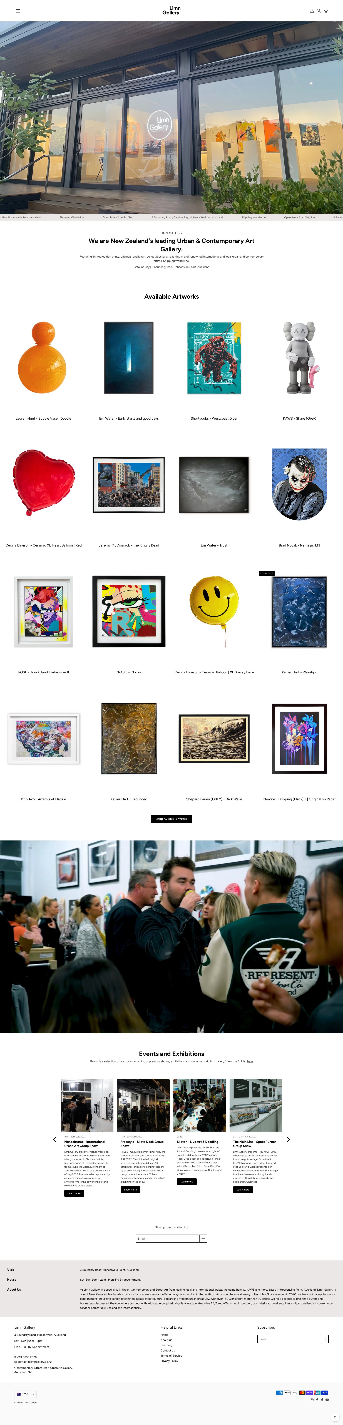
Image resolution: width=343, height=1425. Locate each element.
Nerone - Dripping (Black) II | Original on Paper (299, 799)
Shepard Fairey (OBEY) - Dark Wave (214, 799)
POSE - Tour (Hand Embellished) (43, 672)
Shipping (166, 1345)
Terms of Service (171, 1355)
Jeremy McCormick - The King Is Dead (129, 545)
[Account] (312, 11)
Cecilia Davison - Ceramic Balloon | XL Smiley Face (214, 672)
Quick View (43, 358)
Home (164, 1334)
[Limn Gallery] (171, 11)
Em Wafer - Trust (214, 545)
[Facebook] (317, 1399)
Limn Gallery (30, 1402)
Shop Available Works (171, 819)
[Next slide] (288, 1139)
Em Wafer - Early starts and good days (129, 418)
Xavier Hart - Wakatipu (299, 672)
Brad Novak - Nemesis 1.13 (299, 545)
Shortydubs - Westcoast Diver (214, 418)
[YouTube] (327, 1399)
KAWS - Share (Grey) (299, 418)
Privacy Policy (169, 1361)
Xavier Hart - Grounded (129, 799)
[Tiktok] (322, 1399)
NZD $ (25, 1394)
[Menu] (18, 11)
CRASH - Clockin (129, 672)
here (250, 1061)
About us (166, 1340)
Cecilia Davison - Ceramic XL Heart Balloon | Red (44, 545)
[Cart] (326, 11)
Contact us (168, 1350)
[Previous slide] (54, 1139)
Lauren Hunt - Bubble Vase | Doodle (43, 418)
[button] (319, 11)
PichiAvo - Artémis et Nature (43, 799)
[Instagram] (312, 1399)
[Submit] (203, 1239)
